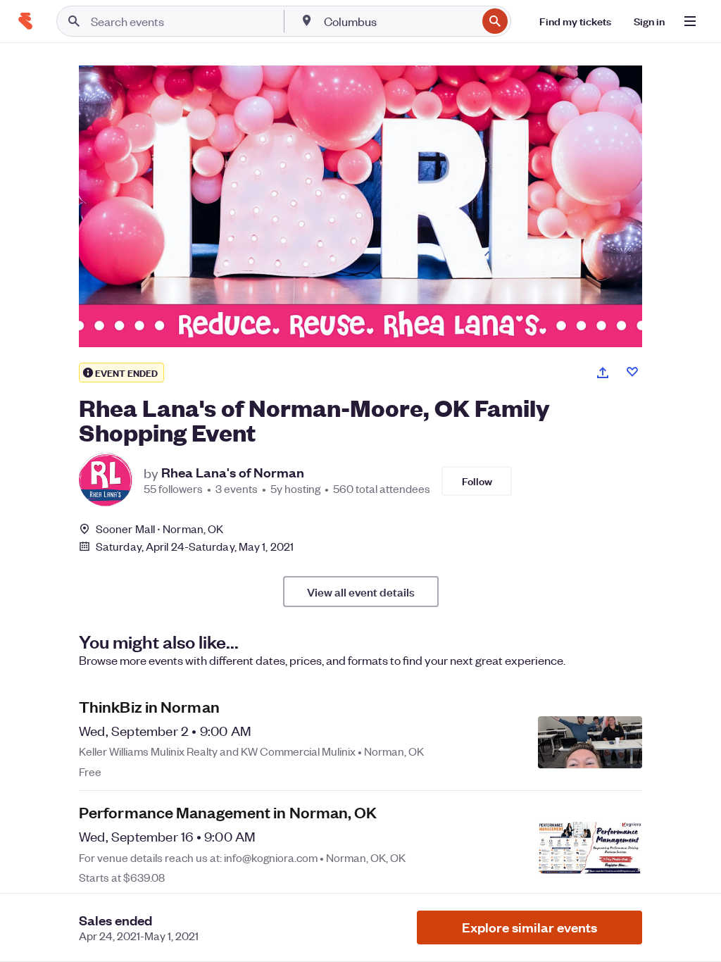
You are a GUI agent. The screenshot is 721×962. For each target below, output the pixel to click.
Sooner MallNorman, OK (159, 528)
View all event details (361, 591)
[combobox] (398, 21)
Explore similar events (529, 927)
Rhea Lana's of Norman (232, 472)
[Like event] (632, 372)
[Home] (25, 21)
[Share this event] (603, 372)
